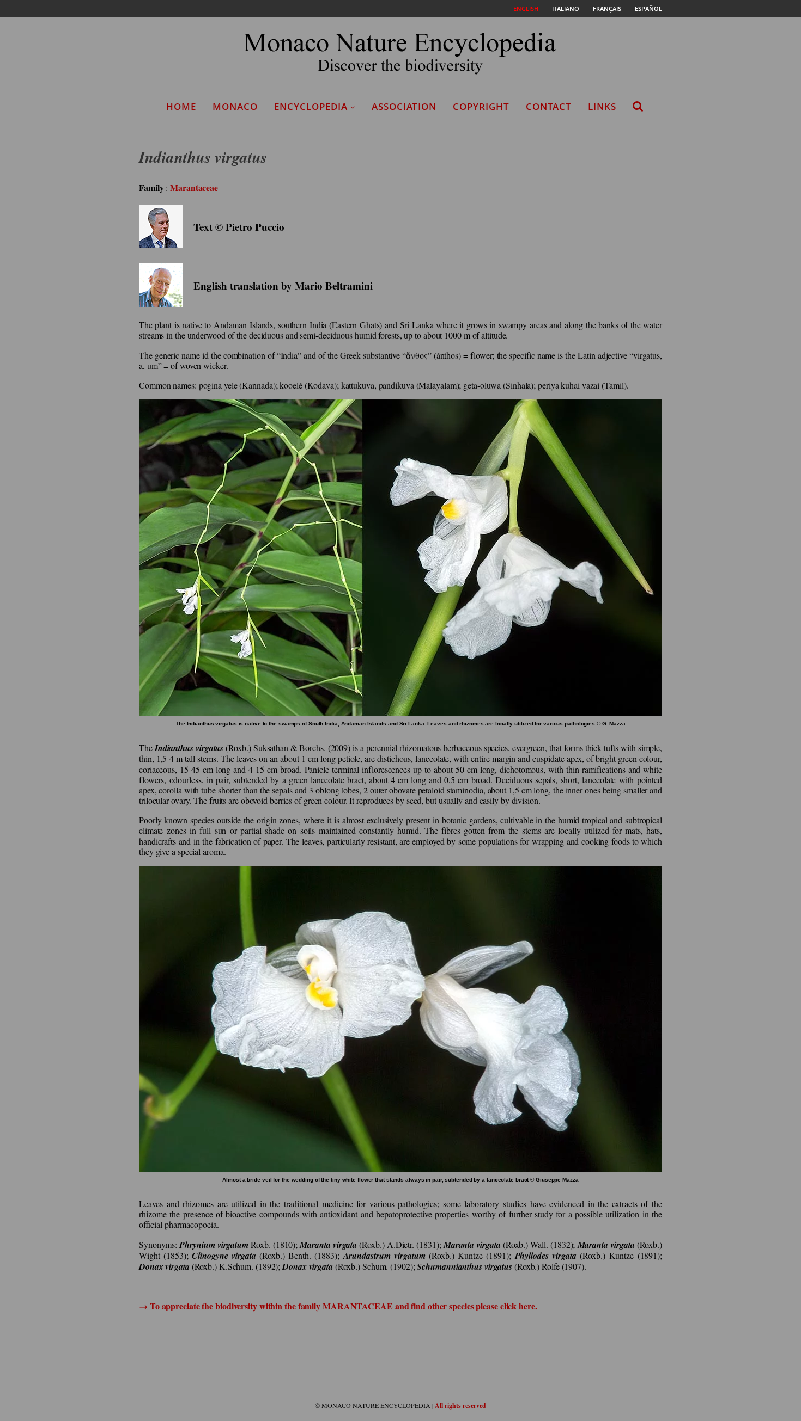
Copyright (481, 106)
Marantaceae (194, 187)
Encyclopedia (311, 106)
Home (181, 106)
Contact (549, 106)
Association (404, 106)
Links (602, 106)
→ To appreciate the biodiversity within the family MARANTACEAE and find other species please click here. (338, 1306)
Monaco (235, 106)
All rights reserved (460, 1405)
